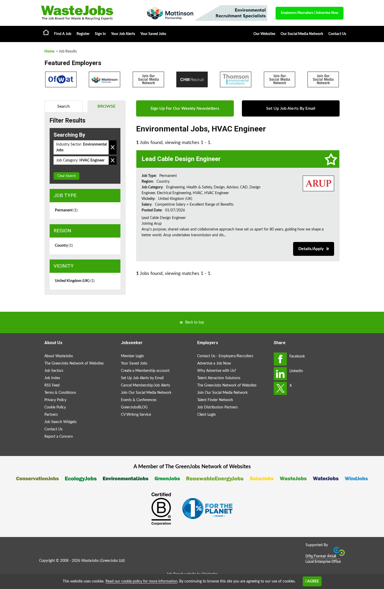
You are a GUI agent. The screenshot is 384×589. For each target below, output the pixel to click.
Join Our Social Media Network (146, 393)
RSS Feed (52, 385)
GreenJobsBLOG (134, 407)
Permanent (66, 210)
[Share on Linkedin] (280, 373)
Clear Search (66, 176)
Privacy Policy (55, 400)
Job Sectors (53, 371)
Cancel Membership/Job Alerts (145, 385)
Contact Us (337, 34)
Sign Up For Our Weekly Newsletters (184, 108)
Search (63, 106)
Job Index (52, 378)
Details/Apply (311, 249)
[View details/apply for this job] (318, 183)
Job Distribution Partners (217, 407)
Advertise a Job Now (214, 363)
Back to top (194, 322)
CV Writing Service (136, 415)
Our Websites (264, 34)
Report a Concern (58, 436)
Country (64, 245)
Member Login (132, 356)
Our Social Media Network (302, 34)
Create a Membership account (145, 371)
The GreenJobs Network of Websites (74, 363)
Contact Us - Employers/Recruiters (225, 356)
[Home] (87, 13)
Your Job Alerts (123, 34)
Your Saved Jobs (153, 34)
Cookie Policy (55, 407)
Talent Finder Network (215, 400)
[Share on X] (280, 388)
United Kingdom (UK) (75, 281)
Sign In (100, 34)
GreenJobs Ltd (112, 561)
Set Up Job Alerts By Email (290, 108)
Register (83, 34)
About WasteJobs (58, 356)
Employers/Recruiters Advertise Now (309, 13)
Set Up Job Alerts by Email (142, 378)
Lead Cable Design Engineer (181, 159)
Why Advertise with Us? (216, 371)
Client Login (206, 415)
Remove (113, 147)
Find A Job (62, 34)
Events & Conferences (138, 400)
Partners (51, 415)
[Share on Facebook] (280, 359)
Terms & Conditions (60, 393)
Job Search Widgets (60, 422)
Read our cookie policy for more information (141, 581)
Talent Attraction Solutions (218, 378)
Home (46, 32)
